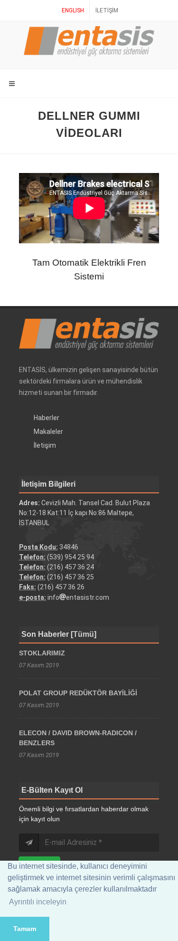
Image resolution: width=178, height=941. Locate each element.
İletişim (106, 10)
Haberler (46, 418)
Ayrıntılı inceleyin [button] (37, 902)
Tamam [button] (24, 928)
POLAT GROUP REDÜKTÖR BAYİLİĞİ (78, 693)
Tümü (83, 634)
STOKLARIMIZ (42, 653)
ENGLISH (73, 10)
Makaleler (48, 431)
